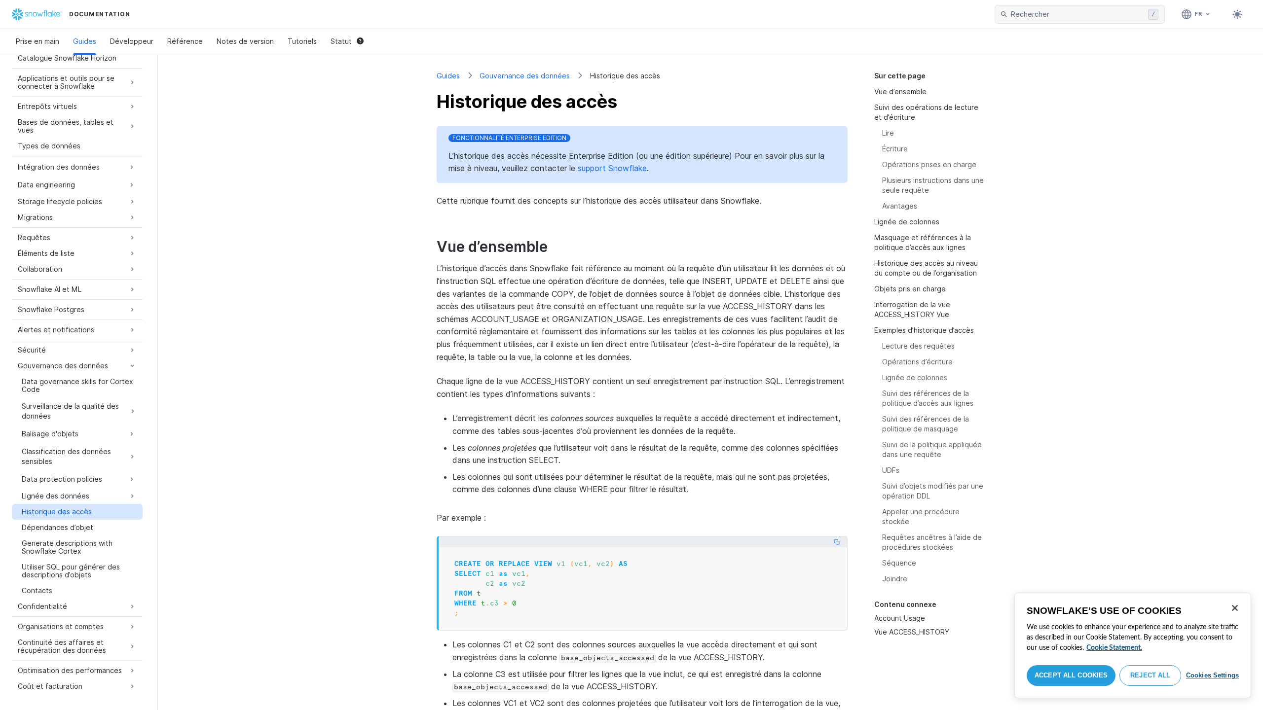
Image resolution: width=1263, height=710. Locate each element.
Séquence (899, 563)
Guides (84, 41)
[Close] (1235, 608)
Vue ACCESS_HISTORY (911, 632)
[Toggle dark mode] (1237, 14)
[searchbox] (1077, 14)
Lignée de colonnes (906, 221)
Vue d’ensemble (900, 91)
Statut (341, 41)
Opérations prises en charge (929, 164)
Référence (185, 41)
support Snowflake (612, 168)
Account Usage (899, 618)
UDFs (890, 470)
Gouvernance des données (525, 75)
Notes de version (245, 41)
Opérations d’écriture (917, 361)
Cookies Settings (1212, 675)
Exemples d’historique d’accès (924, 330)
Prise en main (37, 41)
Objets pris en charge (910, 288)
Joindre (894, 578)
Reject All (1150, 675)
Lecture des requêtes (918, 346)
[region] (1132, 645)
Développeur (131, 41)
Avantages (899, 206)
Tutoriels (302, 41)
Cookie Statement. (1114, 647)
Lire (888, 133)
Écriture (895, 148)
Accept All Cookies (1071, 675)
